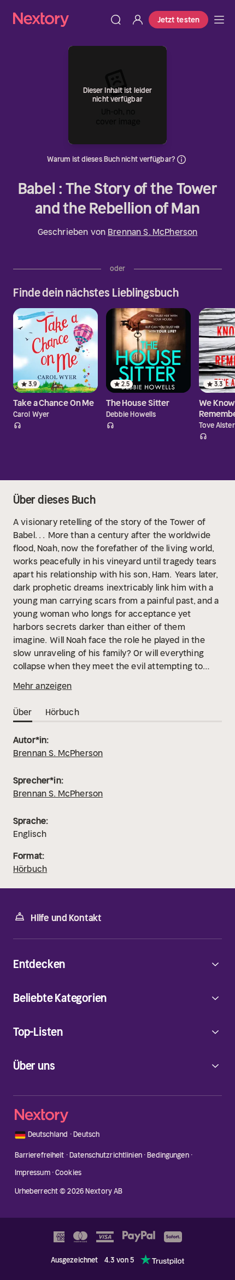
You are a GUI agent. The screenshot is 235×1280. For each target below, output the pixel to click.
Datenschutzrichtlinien (105, 1155)
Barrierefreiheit (39, 1155)
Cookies (68, 1172)
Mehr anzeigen (42, 685)
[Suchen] (116, 20)
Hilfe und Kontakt (66, 918)
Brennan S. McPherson (152, 231)
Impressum (32, 1172)
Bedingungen (168, 1155)
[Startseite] (59, 19)
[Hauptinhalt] (219, 20)
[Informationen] (181, 159)
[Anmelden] (138, 20)
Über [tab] (22, 711)
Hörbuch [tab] (62, 711)
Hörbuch (30, 868)
